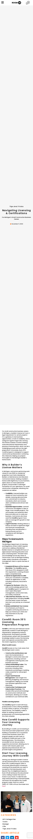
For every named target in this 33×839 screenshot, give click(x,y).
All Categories (9, 819)
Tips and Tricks (9, 829)
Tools (5, 822)
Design (6, 824)
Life (4, 826)
